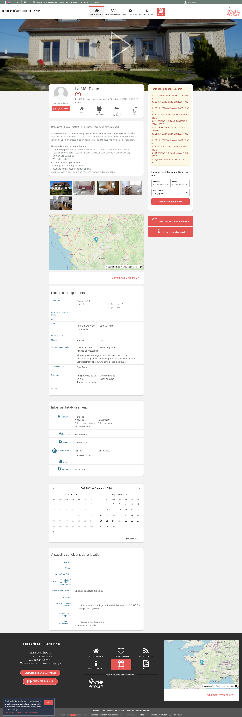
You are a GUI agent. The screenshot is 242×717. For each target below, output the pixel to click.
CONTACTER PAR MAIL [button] (42, 681)
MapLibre (134, 267)
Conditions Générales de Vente (138, 711)
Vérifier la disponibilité (170, 201)
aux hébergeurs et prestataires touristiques (107, 715)
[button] (61, 108)
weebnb (73, 715)
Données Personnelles (115, 711)
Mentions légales (98, 711)
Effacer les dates (133, 539)
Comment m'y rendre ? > (125, 277)
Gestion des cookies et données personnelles (21, 712)
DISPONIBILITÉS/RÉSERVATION (40, 672)
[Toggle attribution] (140, 266)
